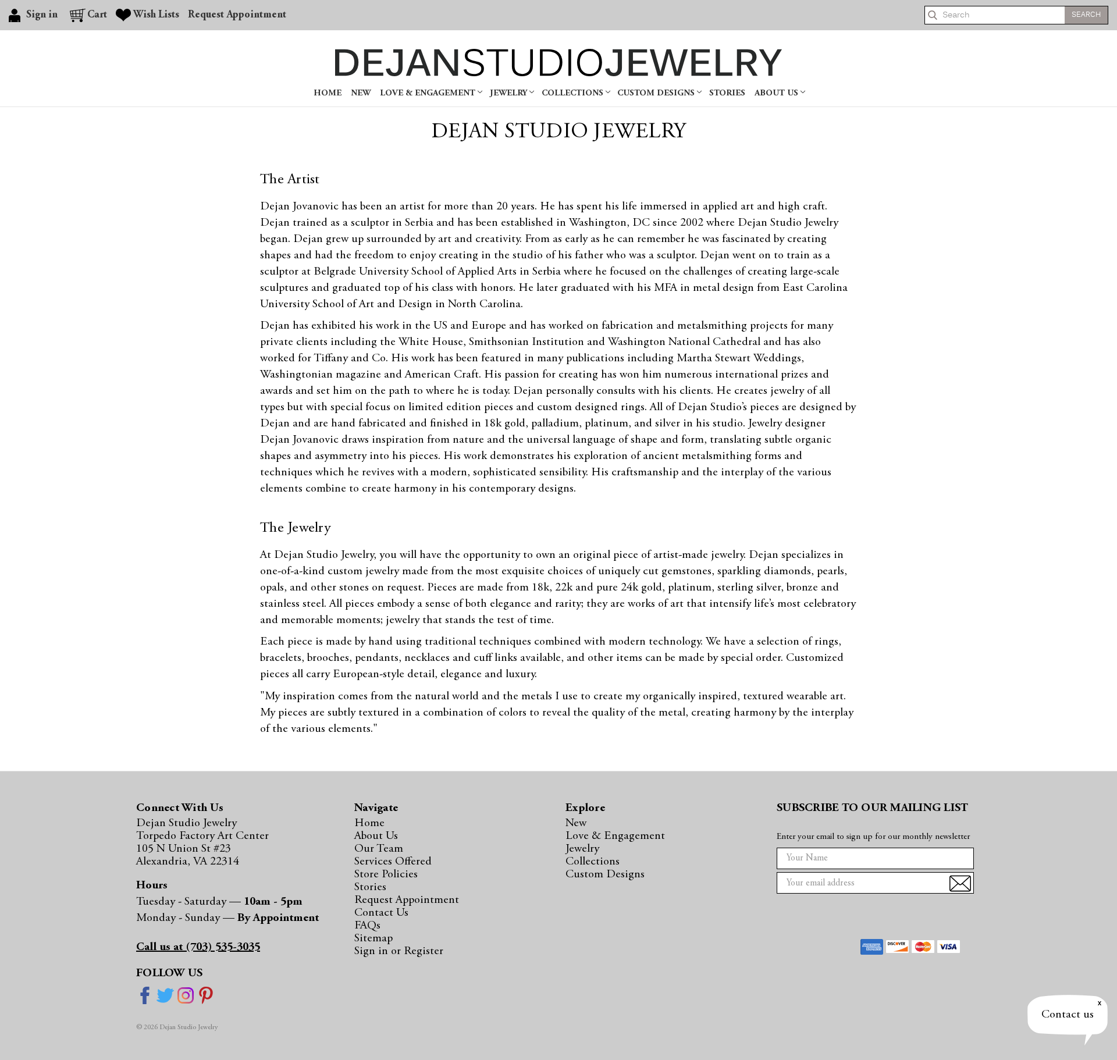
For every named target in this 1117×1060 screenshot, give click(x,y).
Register (423, 951)
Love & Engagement (429, 93)
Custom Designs (657, 93)
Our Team (378, 849)
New (361, 93)
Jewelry (509, 93)
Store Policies (386, 874)
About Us (778, 93)
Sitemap (373, 938)
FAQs (367, 925)
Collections (574, 93)
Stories (727, 93)
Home (327, 93)
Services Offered (393, 861)
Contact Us (381, 913)
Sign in (372, 951)
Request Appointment (237, 15)
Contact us (1067, 1014)
